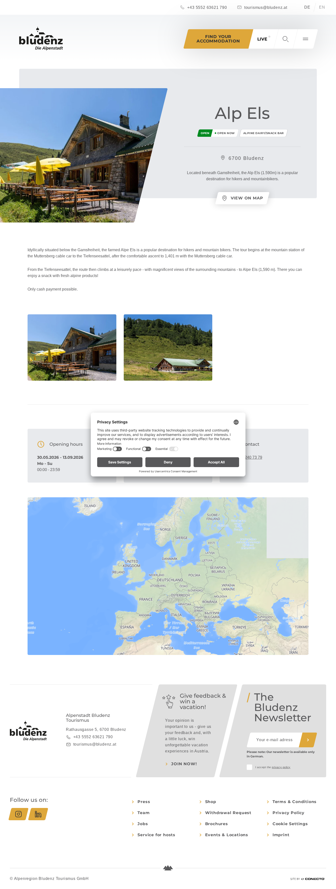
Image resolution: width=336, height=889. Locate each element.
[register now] (308, 740)
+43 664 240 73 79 (245, 457)
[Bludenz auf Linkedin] (38, 814)
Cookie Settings (290, 823)
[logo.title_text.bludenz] (41, 38)
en (322, 7)
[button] (285, 39)
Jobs (142, 823)
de (307, 7)
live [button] (262, 39)
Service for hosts (156, 835)
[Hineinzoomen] (302, 503)
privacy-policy (281, 767)
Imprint (281, 835)
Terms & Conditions (295, 801)
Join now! (184, 764)
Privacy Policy (289, 812)
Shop (210, 801)
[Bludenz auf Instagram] (18, 814)
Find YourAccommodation (218, 38)
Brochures (216, 823)
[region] (168, 595)
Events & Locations (226, 835)
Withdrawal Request (228, 812)
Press (143, 801)
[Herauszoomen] (302, 510)
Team (143, 812)
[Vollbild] (302, 519)
